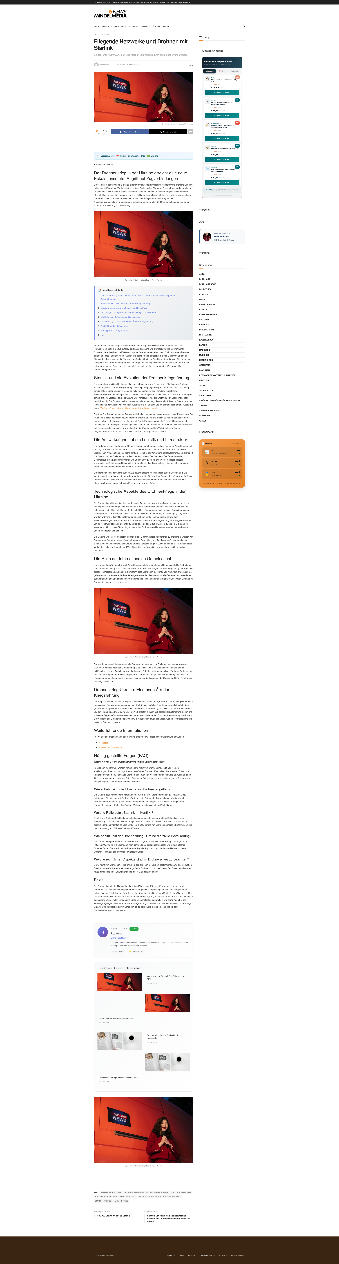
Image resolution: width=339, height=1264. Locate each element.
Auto (202, 274)
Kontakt (162, 2)
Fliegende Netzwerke (181, 1192)
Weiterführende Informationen (114, 325)
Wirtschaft (205, 415)
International (105, 34)
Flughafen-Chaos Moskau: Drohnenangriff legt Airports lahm (128, 408)
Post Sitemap (222, 1255)
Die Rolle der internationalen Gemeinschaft (121, 316)
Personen (106, 26)
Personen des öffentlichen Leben (217, 375)
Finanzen (204, 319)
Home (146, 2)
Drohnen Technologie (110, 1192)
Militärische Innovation (150, 1196)
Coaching (204, 294)
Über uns (186, 2)
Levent (106, 64)
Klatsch (203, 345)
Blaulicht (204, 279)
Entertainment (207, 304)
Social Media (206, 390)
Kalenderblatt (207, 339)
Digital (203, 299)
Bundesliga (205, 289)
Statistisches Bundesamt (110, 747)
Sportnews (133, 26)
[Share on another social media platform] (190, 131)
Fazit (103, 334)
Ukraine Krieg (121, 1201)
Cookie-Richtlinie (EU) (102, 2)
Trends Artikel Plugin (174, 2)
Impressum (154, 2)
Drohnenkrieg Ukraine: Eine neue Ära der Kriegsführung (127, 321)
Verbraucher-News (209, 410)
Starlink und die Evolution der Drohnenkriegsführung (125, 303)
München (204, 355)
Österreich (205, 365)
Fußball (204, 324)
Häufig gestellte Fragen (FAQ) (114, 330)
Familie (203, 309)
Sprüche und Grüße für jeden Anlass (219, 400)
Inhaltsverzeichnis (104, 164)
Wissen (145, 26)
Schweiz (203, 385)
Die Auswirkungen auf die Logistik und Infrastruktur (124, 307)
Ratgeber (204, 380)
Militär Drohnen (128, 1196)
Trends (203, 405)
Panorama (204, 370)
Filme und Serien (208, 314)
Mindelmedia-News (107, 1255)
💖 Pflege (222, 71)
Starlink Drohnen (103, 1201)
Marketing (205, 350)
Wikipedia (103, 742)
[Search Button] (244, 26)
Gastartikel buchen (136, 2)
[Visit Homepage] (110, 14)
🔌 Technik (234, 71)
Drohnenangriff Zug (134, 1192)
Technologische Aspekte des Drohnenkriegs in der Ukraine (128, 312)
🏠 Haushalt (209, 71)
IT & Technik (205, 334)
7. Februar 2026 (119, 64)
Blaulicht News (207, 284)
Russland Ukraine (172, 1196)
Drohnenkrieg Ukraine (157, 1192)
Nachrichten (119, 26)
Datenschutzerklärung (120, 2)
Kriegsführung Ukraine (106, 1196)
